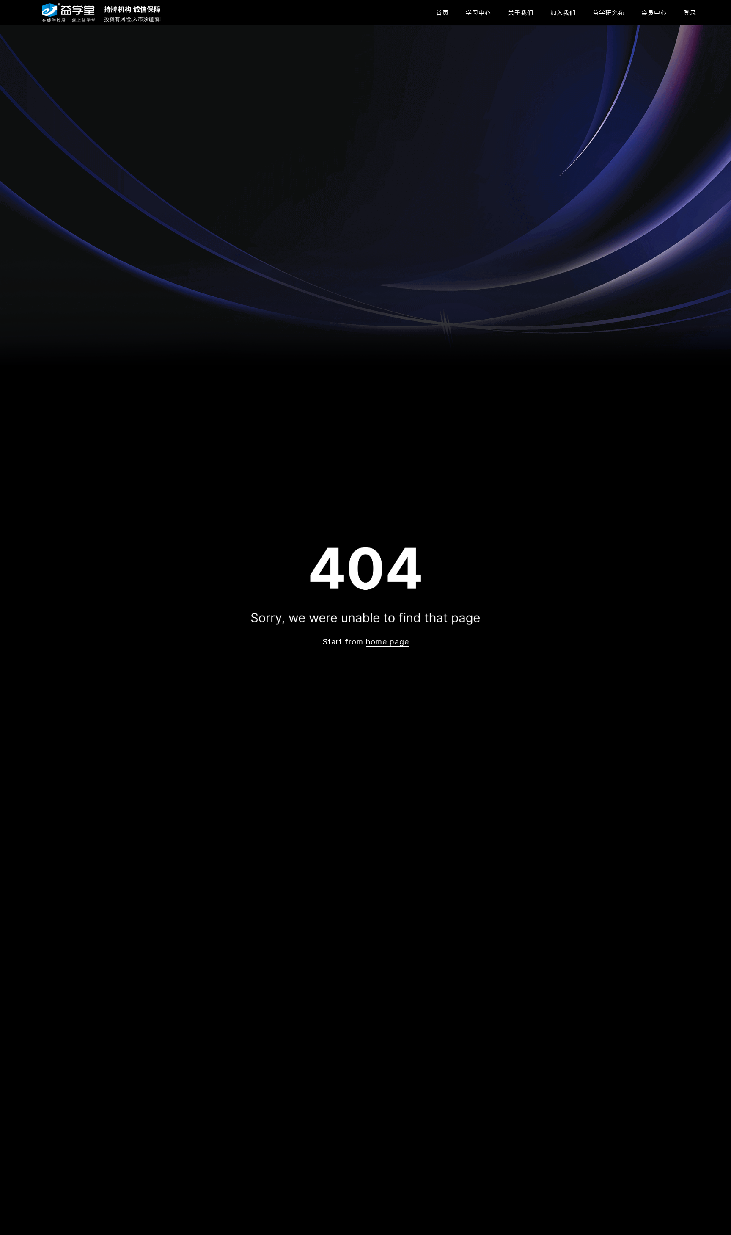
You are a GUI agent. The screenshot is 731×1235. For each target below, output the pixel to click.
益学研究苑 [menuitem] (608, 12)
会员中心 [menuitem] (654, 12)
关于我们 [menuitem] (520, 12)
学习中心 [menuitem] (478, 12)
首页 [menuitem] (442, 12)
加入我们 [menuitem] (563, 12)
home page (387, 641)
